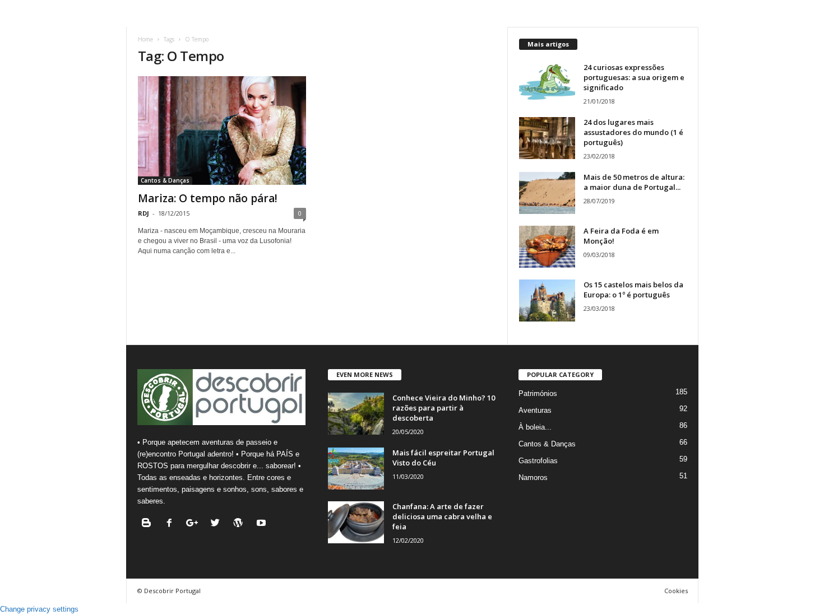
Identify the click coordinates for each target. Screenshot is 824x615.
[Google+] (194, 524)
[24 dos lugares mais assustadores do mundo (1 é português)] (547, 138)
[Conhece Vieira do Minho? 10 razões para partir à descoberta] (356, 414)
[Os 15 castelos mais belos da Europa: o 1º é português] (547, 300)
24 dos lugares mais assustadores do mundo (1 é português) (633, 132)
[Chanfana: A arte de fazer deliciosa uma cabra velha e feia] (356, 522)
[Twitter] (217, 524)
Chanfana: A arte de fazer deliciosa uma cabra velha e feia (442, 516)
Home (145, 39)
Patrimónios (538, 393)
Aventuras (535, 410)
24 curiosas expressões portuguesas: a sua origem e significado (634, 77)
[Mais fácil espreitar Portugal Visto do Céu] (356, 469)
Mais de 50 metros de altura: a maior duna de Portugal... (634, 182)
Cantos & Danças (165, 180)
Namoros (533, 477)
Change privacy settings (39, 609)
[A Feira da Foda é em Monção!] (547, 247)
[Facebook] (171, 524)
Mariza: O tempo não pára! (207, 198)
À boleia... (535, 427)
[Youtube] (262, 524)
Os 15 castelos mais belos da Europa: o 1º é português (633, 289)
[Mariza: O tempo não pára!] (222, 130)
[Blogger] (148, 524)
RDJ (143, 213)
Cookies (676, 590)
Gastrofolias (538, 460)
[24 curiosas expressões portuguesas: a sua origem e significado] (547, 83)
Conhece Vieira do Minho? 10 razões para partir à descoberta (443, 408)
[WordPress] (240, 524)
